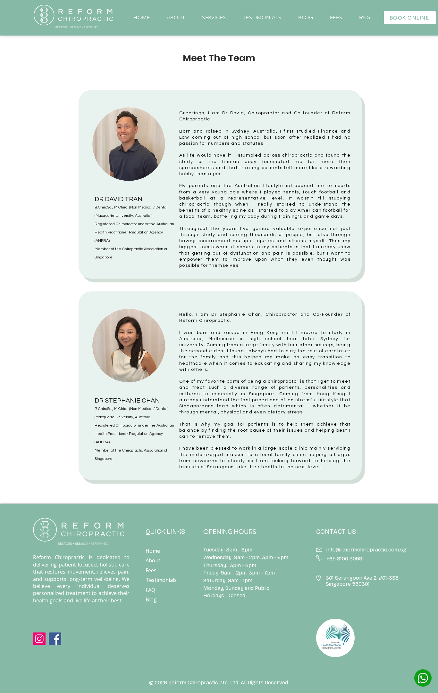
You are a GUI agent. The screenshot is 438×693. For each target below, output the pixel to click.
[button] (175, 17)
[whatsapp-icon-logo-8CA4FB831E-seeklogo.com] (423, 678)
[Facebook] (55, 638)
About (153, 560)
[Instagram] (39, 638)
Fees (151, 570)
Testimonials (161, 579)
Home (153, 550)
